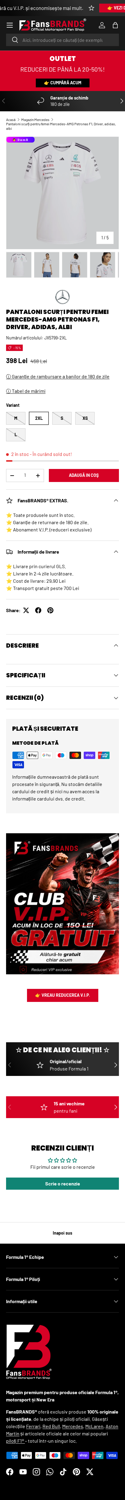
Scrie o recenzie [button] (62, 1183)
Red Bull (51, 1426)
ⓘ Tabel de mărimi (26, 391)
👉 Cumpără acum (62, 82)
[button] (115, 25)
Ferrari (33, 1426)
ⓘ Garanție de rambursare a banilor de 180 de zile (58, 376)
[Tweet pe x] (26, 610)
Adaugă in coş (84, 475)
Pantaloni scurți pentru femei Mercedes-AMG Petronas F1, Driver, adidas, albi (61, 126)
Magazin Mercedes (35, 119)
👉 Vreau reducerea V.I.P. (62, 995)
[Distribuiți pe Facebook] (38, 610)
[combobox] (62, 40)
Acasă (10, 119)
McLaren (94, 1426)
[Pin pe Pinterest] (50, 610)
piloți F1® (15, 1441)
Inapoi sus (62, 1232)
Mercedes (72, 1426)
